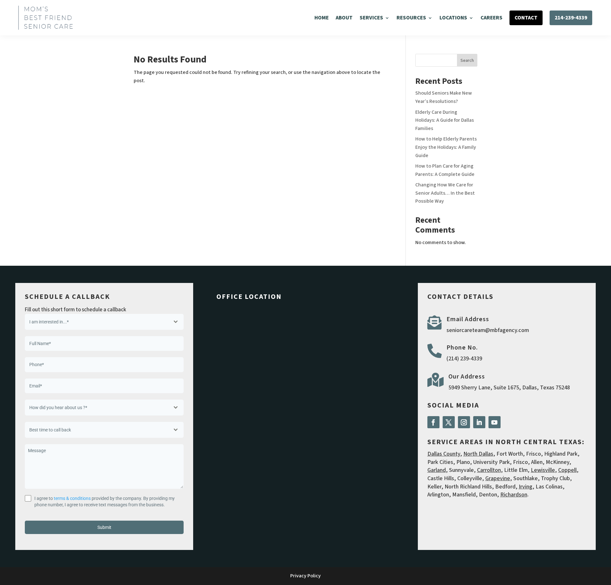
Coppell (567, 470)
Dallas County (443, 454)
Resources (411, 18)
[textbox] (98, 322)
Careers (491, 18)
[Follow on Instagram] (464, 422)
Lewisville (543, 470)
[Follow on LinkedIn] (479, 422)
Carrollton (489, 470)
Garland (436, 470)
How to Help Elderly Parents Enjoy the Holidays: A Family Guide (446, 147)
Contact (526, 18)
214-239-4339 (571, 18)
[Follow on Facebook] (433, 422)
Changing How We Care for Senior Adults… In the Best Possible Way (445, 193)
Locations (453, 18)
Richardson (513, 495)
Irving (525, 487)
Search (467, 60)
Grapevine (497, 478)
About (344, 18)
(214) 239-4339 (464, 359)
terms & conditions (72, 498)
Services (371, 18)
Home (321, 18)
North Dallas (478, 454)
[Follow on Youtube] (494, 422)
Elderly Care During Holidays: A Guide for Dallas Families (444, 120)
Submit (104, 527)
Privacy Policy (305, 575)
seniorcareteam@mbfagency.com (487, 330)
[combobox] (104, 322)
